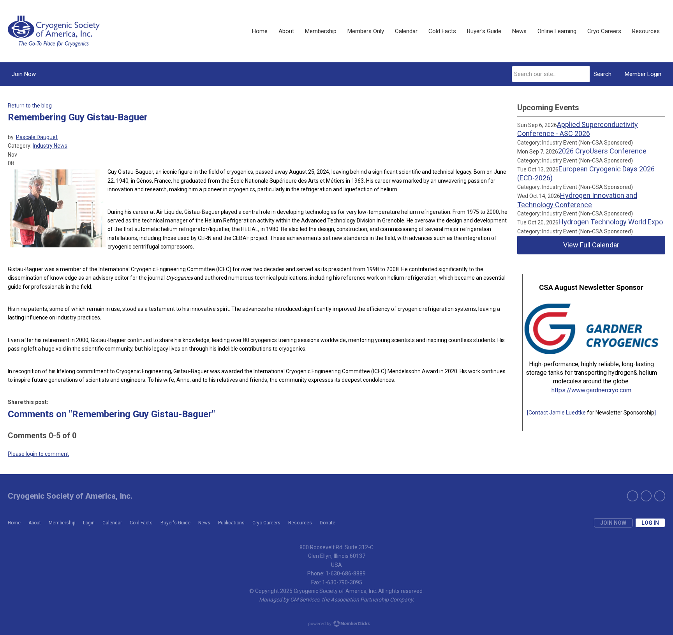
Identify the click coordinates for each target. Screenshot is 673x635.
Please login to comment (38, 454)
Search (602, 74)
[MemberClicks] (54, 31)
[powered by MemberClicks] (336, 624)
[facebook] (646, 495)
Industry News (50, 146)
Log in (650, 523)
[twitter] (632, 495)
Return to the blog (30, 105)
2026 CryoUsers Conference (602, 151)
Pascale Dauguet (37, 137)
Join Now (24, 74)
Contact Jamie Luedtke (558, 412)
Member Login (643, 74)
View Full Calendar (591, 245)
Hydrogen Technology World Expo (610, 222)
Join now (613, 523)
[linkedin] (659, 495)
